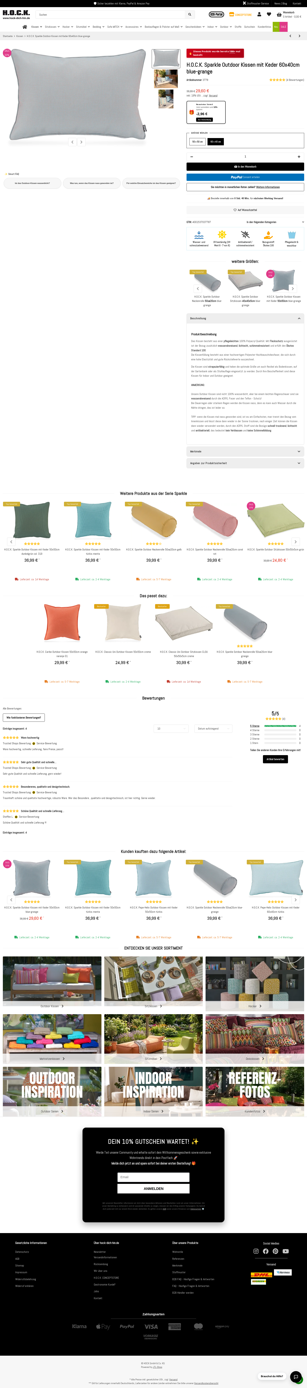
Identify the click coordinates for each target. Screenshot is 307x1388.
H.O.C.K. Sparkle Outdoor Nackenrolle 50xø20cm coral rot (215, 552)
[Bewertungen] (32, 544)
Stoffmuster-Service (257, 3)
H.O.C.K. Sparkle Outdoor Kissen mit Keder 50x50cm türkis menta (92, 552)
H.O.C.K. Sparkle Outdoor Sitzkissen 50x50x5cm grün (275, 549)
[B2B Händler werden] (216, 14)
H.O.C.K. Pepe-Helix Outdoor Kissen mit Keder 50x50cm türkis (154, 910)
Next (81, 142)
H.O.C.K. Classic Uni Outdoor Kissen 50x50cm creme (123, 652)
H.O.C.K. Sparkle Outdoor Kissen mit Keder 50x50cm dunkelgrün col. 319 (32, 552)
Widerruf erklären (24, 1286)
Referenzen (178, 1259)
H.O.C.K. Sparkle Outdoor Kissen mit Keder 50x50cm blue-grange (32, 910)
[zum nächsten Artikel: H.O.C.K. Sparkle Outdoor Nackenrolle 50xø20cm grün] (299, 36)
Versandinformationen (105, 1257)
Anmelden (153, 1189)
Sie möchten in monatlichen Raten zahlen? (245, 187)
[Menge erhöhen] (299, 157)
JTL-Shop (157, 1367)
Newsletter (100, 1252)
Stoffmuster (179, 1272)
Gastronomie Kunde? (104, 1284)
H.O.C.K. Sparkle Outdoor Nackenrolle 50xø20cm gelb (154, 549)
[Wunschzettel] (269, 14)
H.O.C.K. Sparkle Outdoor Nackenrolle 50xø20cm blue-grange (245, 654)
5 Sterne (254, 726)
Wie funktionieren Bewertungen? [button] (24, 717)
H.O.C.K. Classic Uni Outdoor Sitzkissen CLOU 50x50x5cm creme (184, 654)
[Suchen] (190, 14)
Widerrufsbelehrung (25, 1279)
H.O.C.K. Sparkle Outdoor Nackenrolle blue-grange (207, 301)
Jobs (96, 1291)
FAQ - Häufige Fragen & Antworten (190, 1286)
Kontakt (297, 3)
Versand (213, 95)
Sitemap (19, 1265)
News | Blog (280, 3)
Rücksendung (101, 1264)
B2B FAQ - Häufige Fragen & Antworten (193, 1279)
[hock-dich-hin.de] (25, 27)
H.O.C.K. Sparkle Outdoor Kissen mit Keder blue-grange (283, 299)
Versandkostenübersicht (206, 1383)
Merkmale (177, 1265)
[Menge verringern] (192, 157)
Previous (72, 142)
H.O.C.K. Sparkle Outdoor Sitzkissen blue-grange (245, 301)
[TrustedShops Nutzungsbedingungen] (34, 743)
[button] (240, 14)
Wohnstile (177, 1252)
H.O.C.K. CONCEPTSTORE (106, 1278)
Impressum (21, 1272)
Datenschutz (195, 1209)
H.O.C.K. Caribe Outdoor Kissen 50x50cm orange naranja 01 (62, 654)
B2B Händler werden (183, 1293)
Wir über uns (100, 1271)
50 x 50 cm (197, 141)
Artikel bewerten (275, 759)
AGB (164, 1209)
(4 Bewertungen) (295, 80)
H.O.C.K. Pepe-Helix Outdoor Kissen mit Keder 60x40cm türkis (276, 910)
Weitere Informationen (268, 187)
